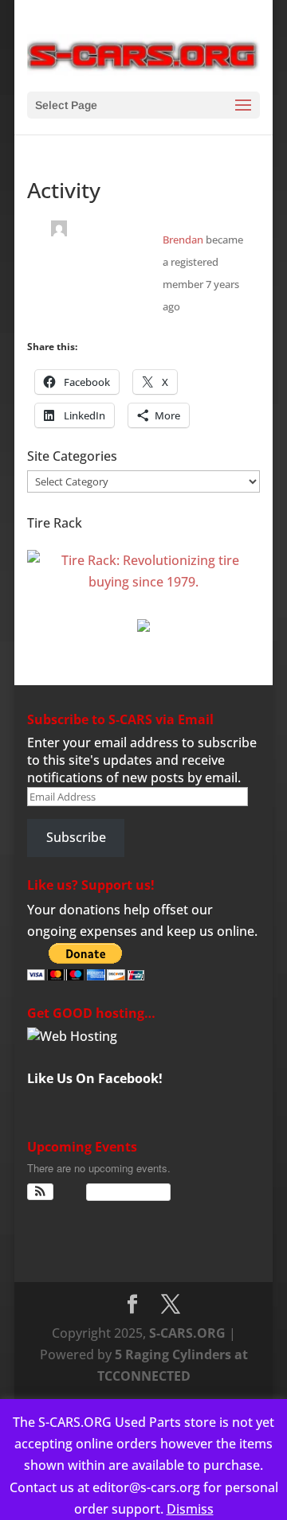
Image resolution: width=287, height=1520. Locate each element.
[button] (40, 1191)
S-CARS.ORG (187, 1333)
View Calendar (124, 1191)
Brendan (183, 239)
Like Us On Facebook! (95, 1078)
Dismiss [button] (190, 1509)
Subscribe (76, 837)
